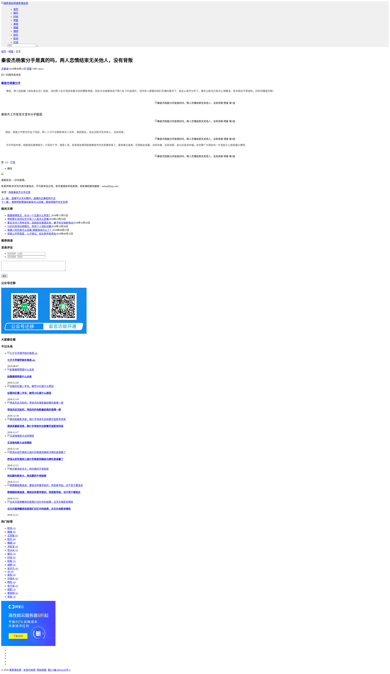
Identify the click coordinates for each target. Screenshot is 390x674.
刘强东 (12, 578)
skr (10, 571)
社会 (15, 42)
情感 (15, 31)
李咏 (11, 597)
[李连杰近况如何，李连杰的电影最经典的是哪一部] (35, 403)
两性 (11, 582)
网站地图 (41, 670)
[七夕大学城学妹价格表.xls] (22, 353)
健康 (15, 27)
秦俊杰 (5, 83)
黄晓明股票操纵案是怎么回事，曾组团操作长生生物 (34, 202)
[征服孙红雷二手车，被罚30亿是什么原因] (30, 386)
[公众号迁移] (44, 333)
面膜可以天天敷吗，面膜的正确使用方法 (28, 198)
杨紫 (12, 83)
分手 (18, 83)
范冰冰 (12, 550)
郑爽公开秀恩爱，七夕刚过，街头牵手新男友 (31, 233)
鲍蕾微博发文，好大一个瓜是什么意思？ (29, 215)
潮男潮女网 (22, 3)
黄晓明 (12, 593)
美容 (15, 24)
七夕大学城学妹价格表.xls (21, 360)
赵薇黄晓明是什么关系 (19, 376)
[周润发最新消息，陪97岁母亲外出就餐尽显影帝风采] (36, 419)
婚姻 (11, 543)
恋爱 (28, 192)
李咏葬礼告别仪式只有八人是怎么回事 (28, 219)
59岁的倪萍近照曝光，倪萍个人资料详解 (29, 226)
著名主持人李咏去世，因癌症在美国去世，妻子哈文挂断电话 (40, 222)
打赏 (12, 162)
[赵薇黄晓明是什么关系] (20, 369)
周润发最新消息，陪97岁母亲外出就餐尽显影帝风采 (35, 426)
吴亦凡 (12, 568)
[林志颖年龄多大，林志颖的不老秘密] (28, 469)
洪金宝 (12, 546)
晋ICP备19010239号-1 (59, 670)
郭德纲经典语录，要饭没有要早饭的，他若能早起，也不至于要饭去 (43, 492)
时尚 (15, 16)
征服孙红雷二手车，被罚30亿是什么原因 (29, 393)
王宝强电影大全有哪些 (19, 442)
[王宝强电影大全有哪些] (20, 436)
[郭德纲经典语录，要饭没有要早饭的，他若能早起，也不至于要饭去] (45, 485)
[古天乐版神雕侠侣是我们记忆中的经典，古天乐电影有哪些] (40, 502)
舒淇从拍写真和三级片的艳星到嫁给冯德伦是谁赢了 (35, 459)
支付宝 (12, 586)
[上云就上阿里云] (28, 645)
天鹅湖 (5, 68)
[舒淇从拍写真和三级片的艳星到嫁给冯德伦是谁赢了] (36, 452)
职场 (15, 38)
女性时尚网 (29, 670)
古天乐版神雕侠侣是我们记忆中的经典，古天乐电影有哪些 (39, 509)
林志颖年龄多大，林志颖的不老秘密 (26, 475)
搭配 (11, 589)
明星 (15, 20)
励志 (15, 35)
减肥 (11, 565)
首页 (15, 9)
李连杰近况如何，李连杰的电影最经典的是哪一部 (34, 409)
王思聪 (12, 535)
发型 (11, 575)
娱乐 (15, 13)
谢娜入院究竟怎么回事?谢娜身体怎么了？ (29, 230)
